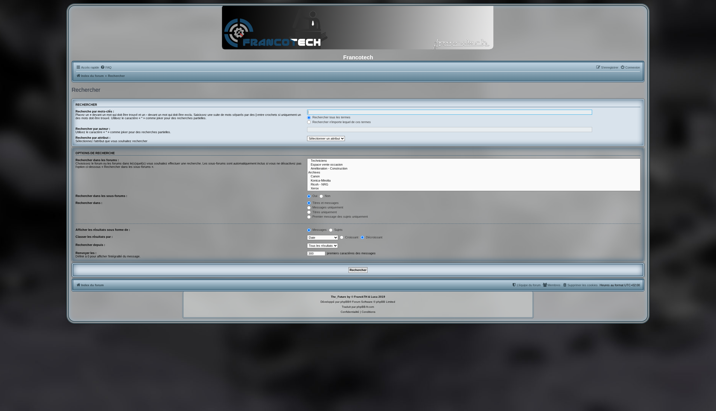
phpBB (344, 301)
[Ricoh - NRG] (474, 185)
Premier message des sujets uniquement (340, 216)
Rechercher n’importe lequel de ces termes (341, 122)
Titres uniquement (324, 212)
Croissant (351, 237)
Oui (314, 196)
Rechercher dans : (89, 203)
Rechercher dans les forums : (97, 160)
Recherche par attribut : (93, 137)
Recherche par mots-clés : (95, 111)
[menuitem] (106, 67)
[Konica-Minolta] (474, 181)
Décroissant (373, 237)
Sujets (338, 229)
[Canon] (474, 177)
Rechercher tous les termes (331, 117)
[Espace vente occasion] (474, 165)
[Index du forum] (358, 29)
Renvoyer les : (86, 253)
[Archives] (474, 173)
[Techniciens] (474, 161)
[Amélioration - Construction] (474, 169)
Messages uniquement (327, 207)
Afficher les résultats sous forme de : (103, 229)
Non (327, 196)
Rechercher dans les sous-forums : (101, 196)
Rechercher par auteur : (93, 128)
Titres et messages (325, 203)
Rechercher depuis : (90, 244)
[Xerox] (474, 189)
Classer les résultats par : (94, 236)
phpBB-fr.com (365, 306)
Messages (319, 229)
